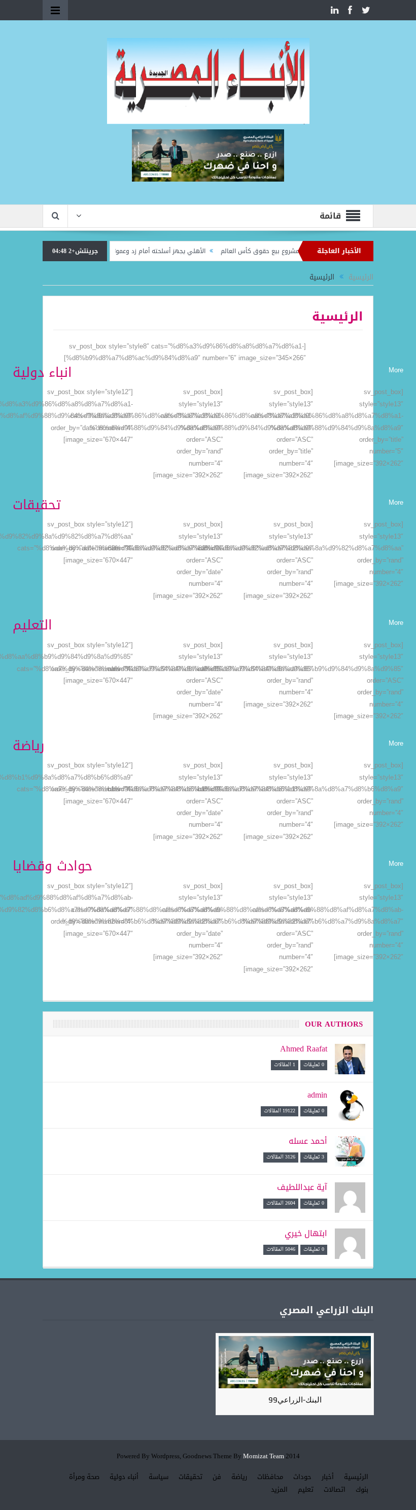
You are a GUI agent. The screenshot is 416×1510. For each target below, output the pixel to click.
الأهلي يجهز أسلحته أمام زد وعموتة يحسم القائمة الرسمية (153, 251)
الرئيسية (356, 1476)
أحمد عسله (308, 1141)
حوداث (302, 1476)
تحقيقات (190, 1476)
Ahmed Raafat (303, 1049)
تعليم (306, 1489)
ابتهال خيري (306, 1233)
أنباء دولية (124, 1476)
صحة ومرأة (84, 1476)
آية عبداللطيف (302, 1187)
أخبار (328, 1476)
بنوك (362, 1489)
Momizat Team (263, 1456)
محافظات (270, 1476)
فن (217, 1476)
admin (317, 1095)
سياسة (158, 1476)
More (396, 370)
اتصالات (334, 1489)
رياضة (239, 1476)
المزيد (279, 1489)
